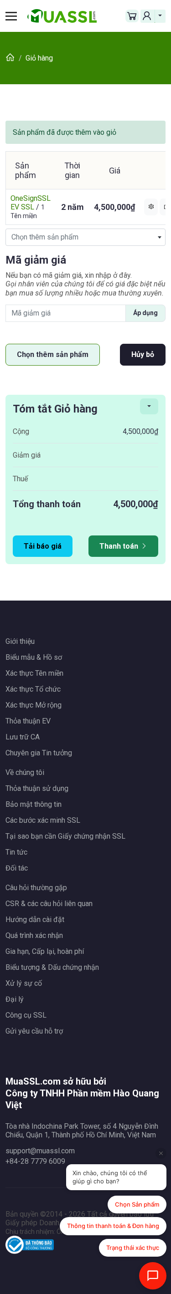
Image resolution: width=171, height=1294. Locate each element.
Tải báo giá (43, 546)
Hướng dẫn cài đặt (34, 919)
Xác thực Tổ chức (33, 689)
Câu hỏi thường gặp (36, 887)
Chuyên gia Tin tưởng (38, 753)
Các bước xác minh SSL (42, 820)
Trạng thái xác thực (132, 1247)
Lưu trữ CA (22, 737)
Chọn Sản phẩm (137, 1204)
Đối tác (16, 868)
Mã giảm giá (35, 260)
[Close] (160, 1153)
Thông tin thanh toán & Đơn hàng (113, 1225)
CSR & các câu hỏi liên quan (49, 903)
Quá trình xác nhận (34, 935)
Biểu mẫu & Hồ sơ (33, 657)
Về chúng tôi (24, 772)
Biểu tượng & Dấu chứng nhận (52, 967)
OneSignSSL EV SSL (30, 202)
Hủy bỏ (142, 354)
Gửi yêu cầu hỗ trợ (34, 1031)
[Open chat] (152, 1275)
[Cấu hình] (151, 207)
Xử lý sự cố (23, 983)
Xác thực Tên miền (34, 673)
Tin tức (16, 852)
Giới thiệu (20, 641)
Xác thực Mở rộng (33, 705)
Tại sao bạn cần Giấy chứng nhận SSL (65, 836)
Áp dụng (145, 312)
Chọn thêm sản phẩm (52, 354)
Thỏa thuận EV (28, 721)
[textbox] (85, 237)
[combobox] (85, 237)
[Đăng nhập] (147, 16)
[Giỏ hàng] (132, 16)
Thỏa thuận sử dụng (36, 788)
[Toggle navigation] (14, 16)
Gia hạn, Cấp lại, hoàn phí (44, 951)
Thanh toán (119, 546)
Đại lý (14, 999)
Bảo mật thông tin (33, 804)
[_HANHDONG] (149, 406)
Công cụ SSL (26, 1015)
